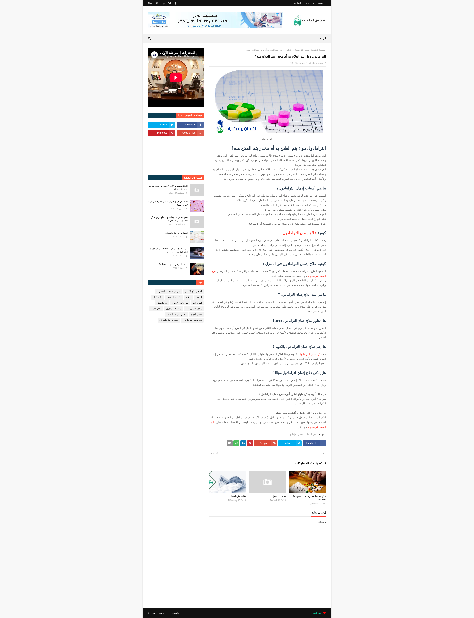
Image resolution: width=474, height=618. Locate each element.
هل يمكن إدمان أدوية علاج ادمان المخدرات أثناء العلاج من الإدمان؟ (168, 250)
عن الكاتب (164, 613)
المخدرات (197, 303)
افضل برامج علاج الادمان (176, 233)
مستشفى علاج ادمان (192, 320)
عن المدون (309, 3)
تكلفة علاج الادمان (237, 496)
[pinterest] (157, 3)
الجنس (199, 297)
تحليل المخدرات (278, 496)
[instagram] (163, 3)
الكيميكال (157, 297)
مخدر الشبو (156, 308)
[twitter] (169, 3)
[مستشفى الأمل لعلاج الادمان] (215, 27)
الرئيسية (322, 3)
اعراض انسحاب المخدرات (168, 291)
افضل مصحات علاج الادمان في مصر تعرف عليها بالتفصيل (168, 187)
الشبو (188, 297)
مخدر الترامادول (301, 49)
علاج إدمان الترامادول (300, 233)
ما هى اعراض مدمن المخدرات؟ (173, 264)
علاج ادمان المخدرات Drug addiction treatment (309, 498)
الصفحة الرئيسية (318, 49)
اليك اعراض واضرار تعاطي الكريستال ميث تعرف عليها (168, 203)
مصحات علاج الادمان (168, 320)
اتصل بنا (297, 3)
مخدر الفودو (196, 314)
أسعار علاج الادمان (193, 291)
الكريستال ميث (174, 297)
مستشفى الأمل (316, 63)
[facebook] (175, 3)
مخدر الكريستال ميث (176, 314)
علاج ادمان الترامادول (310, 354)
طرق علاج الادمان (180, 303)
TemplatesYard (316, 613)
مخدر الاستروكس (194, 308)
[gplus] (150, 3)
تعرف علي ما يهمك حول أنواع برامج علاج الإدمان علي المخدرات (169, 219)
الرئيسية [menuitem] (321, 38)
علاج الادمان (311, 434)
